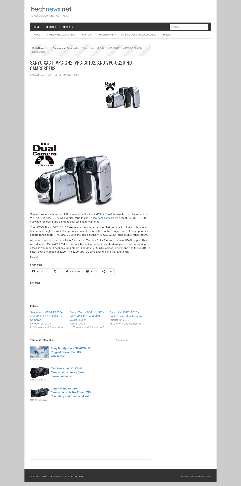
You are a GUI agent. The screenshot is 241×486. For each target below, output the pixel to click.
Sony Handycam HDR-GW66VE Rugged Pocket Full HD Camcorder (70, 352)
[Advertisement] (142, 11)
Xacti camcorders (108, 217)
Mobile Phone (104, 35)
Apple (37, 35)
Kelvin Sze (39, 75)
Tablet (167, 35)
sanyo (34, 257)
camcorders (48, 240)
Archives (68, 27)
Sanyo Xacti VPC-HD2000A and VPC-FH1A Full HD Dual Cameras (47, 316)
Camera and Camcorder (61, 35)
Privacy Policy (76, 476)
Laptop (86, 35)
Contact (51, 27)
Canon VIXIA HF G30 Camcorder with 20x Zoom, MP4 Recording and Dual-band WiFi (71, 392)
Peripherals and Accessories (138, 35)
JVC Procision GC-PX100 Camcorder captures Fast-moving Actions (67, 372)
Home (36, 27)
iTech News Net (40, 48)
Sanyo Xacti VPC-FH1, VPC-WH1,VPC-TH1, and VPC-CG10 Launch (87, 316)
